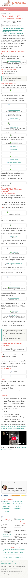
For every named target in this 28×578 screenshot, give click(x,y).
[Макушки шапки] (14, 311)
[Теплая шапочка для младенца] (14, 211)
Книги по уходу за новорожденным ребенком (14, 549)
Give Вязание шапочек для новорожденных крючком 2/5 (22, 495)
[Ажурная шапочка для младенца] (14, 61)
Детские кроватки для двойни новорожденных (14, 550)
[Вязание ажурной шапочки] (14, 104)
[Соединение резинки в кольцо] (14, 247)
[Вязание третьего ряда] (14, 122)
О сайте (10, 561)
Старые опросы (7, 534)
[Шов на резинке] (14, 252)
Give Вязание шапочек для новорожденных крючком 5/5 (26, 495)
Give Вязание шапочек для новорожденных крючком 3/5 (23, 495)
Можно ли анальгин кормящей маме (10, 541)
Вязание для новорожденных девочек (18, 508)
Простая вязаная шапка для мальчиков (13, 33)
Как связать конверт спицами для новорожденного (20, 527)
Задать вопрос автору (13, 484)
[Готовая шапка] (14, 182)
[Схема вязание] (14, 134)
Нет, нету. (5, 529)
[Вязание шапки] (14, 127)
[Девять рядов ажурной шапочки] (14, 162)
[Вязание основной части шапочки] (14, 263)
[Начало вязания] (14, 224)
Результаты (6, 536)
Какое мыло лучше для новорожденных (13, 557)
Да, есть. (5, 524)
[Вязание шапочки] (14, 118)
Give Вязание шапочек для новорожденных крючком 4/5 (24, 495)
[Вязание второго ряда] (14, 110)
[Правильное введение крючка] (14, 276)
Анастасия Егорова (6, 22)
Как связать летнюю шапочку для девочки (13, 28)
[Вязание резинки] (14, 236)
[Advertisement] (14, 465)
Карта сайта (4, 561)
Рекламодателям (12, 563)
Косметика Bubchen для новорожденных (13, 552)
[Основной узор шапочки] (13, 298)
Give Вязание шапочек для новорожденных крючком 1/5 (21, 495)
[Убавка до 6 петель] (14, 315)
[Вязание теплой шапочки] (14, 287)
